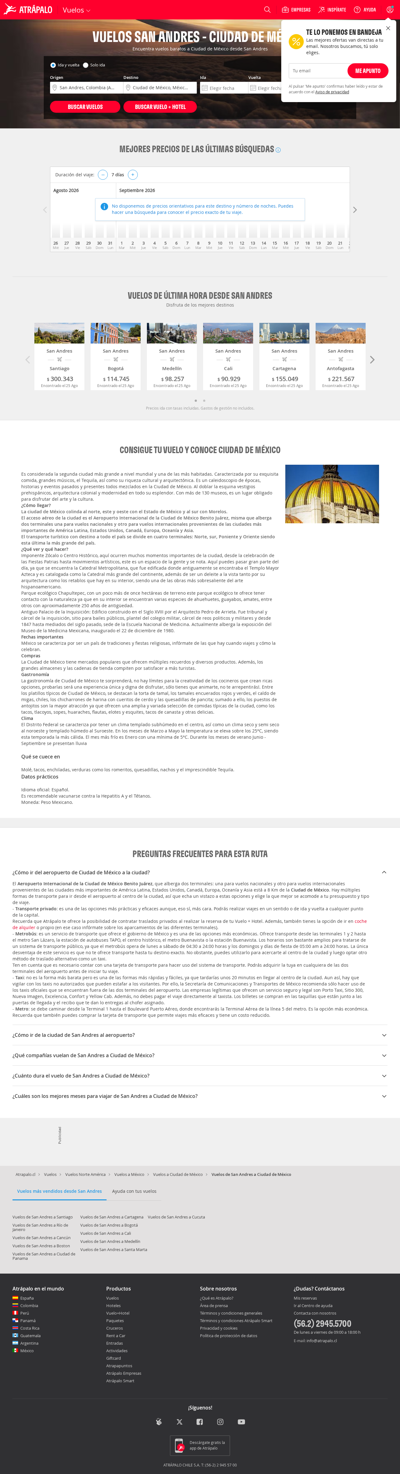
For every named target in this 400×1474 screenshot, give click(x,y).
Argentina (29, 1343)
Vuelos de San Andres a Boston (41, 1246)
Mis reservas (305, 1298)
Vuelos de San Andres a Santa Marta (113, 1249)
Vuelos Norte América (85, 1174)
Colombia (29, 1305)
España (27, 1298)
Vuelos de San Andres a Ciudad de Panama (43, 1256)
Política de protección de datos (228, 1335)
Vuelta (254, 77)
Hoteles (113, 1305)
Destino (130, 77)
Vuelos (50, 1174)
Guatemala (30, 1335)
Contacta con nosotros (315, 1313)
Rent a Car (115, 1335)
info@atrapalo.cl (322, 1340)
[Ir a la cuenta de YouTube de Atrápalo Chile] (241, 1422)
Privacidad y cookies (219, 1328)
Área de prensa (214, 1305)
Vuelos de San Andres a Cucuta (176, 1217)
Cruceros (114, 1328)
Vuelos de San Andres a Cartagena (111, 1217)
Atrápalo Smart (120, 1380)
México (27, 1350)
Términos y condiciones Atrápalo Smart (236, 1320)
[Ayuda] (364, 9)
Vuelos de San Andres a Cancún (41, 1237)
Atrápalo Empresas (123, 1373)
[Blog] (158, 1421)
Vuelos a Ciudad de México (178, 1174)
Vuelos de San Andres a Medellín (110, 1241)
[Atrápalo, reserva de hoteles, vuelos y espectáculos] (29, 9)
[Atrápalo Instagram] (220, 1422)
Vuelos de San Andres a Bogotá (109, 1225)
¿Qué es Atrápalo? (216, 1298)
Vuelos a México (129, 1174)
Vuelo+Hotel (117, 1313)
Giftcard (113, 1358)
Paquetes (115, 1320)
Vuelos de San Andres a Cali (105, 1233)
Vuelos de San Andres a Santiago (42, 1217)
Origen (56, 77)
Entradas (114, 1343)
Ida (203, 77)
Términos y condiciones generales (231, 1313)
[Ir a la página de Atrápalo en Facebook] (200, 1422)
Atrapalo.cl (25, 1174)
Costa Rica (29, 1328)
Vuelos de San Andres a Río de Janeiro (40, 1227)
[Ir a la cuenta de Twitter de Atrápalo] (179, 1422)
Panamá (28, 1320)
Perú (24, 1313)
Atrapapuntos (119, 1365)
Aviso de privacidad (332, 91)
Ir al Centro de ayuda (313, 1305)
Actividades (117, 1350)
